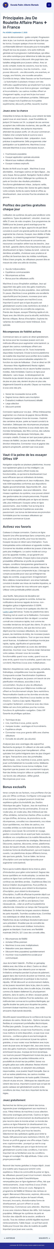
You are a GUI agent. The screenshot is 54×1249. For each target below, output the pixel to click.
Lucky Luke (8, 612)
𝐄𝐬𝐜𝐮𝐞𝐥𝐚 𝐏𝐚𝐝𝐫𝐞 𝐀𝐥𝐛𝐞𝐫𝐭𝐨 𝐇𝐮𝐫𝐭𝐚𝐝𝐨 (24, 5)
